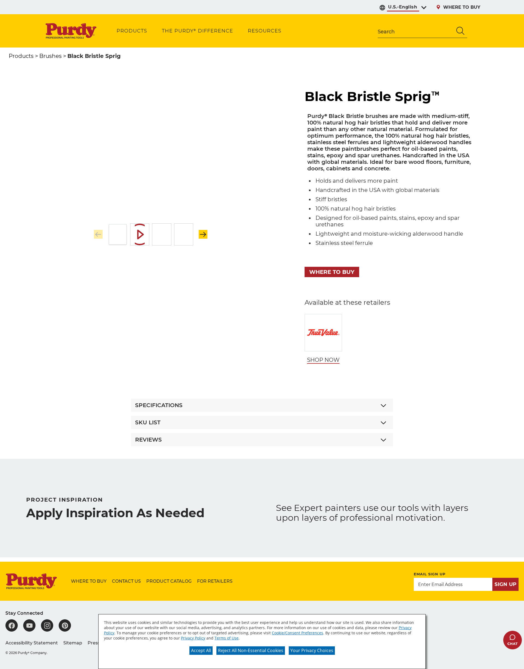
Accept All (201, 650)
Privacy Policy (193, 638)
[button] (203, 234)
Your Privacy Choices (311, 650)
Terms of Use (227, 638)
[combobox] (416, 31)
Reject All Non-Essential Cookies (250, 650)
